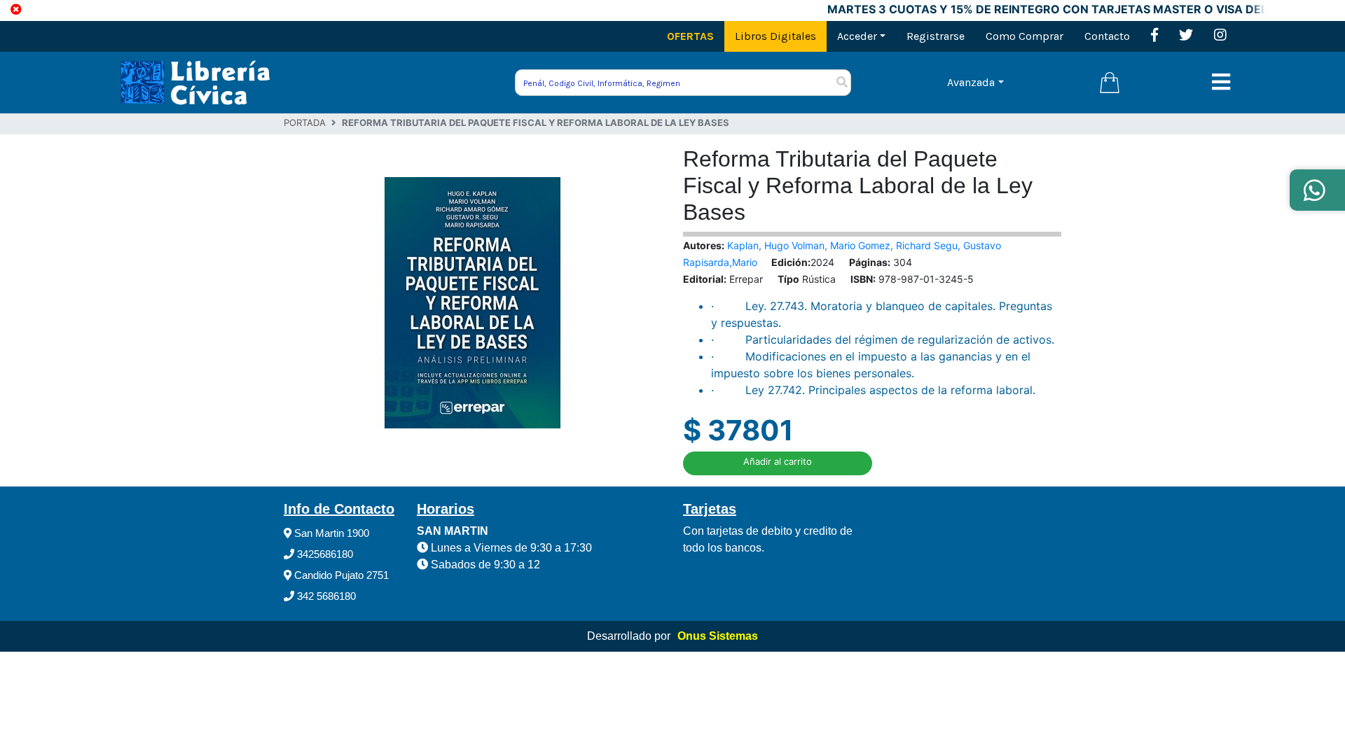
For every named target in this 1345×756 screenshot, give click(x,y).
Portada (305, 122)
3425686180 (323, 554)
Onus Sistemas (717, 636)
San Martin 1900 (330, 533)
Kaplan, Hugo (759, 245)
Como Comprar (1024, 36)
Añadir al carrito (777, 461)
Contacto (1107, 36)
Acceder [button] (857, 36)
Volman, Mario (825, 245)
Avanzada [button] (971, 82)
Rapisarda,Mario (720, 262)
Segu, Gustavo (967, 245)
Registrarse (935, 36)
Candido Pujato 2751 (340, 575)
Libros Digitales (775, 36)
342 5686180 (325, 596)
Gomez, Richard (896, 245)
